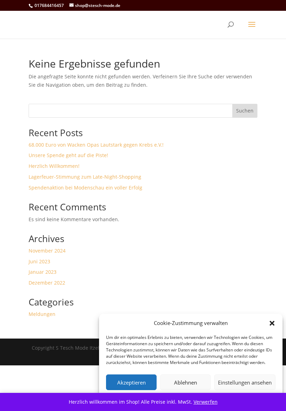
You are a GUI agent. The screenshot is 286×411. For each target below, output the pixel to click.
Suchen (245, 110)
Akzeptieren (131, 382)
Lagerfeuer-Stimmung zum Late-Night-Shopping (85, 176)
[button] (272, 323)
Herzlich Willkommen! (54, 166)
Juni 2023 (39, 261)
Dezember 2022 (47, 282)
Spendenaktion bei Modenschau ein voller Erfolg (85, 187)
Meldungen (42, 314)
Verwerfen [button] (206, 401)
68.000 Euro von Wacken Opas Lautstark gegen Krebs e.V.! (96, 144)
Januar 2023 (43, 272)
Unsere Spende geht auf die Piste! (68, 155)
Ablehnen (185, 382)
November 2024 (47, 250)
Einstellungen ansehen (245, 382)
